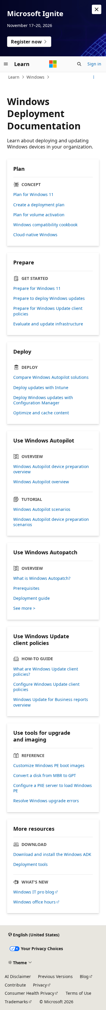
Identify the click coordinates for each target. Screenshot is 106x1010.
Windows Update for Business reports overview (50, 702)
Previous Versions (55, 976)
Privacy (40, 985)
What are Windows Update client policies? (45, 671)
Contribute (15, 985)
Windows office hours (34, 902)
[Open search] (79, 64)
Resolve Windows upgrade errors (46, 800)
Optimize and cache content (41, 413)
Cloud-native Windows (35, 234)
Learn (13, 77)
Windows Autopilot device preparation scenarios (51, 522)
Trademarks (16, 1001)
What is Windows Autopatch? (41, 578)
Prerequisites (26, 588)
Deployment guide (31, 598)
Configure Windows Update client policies (46, 687)
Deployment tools (30, 864)
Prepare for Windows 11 (37, 288)
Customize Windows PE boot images (49, 765)
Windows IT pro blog (33, 892)
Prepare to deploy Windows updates (49, 298)
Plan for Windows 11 (33, 194)
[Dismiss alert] (96, 9)
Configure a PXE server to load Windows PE (52, 788)
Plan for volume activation (38, 214)
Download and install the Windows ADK (52, 854)
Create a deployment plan (38, 204)
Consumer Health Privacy (29, 993)
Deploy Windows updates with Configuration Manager (43, 400)
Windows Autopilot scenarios (41, 509)
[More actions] (94, 77)
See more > (24, 608)
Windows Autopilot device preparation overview (51, 469)
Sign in (94, 64)
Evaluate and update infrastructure (48, 324)
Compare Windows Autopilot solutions (51, 377)
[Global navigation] (6, 64)
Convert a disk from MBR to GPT (44, 775)
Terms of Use (78, 993)
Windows (35, 77)
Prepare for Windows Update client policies (47, 311)
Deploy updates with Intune (40, 387)
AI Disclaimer (18, 976)
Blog (84, 976)
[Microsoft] (53, 64)
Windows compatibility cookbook (45, 224)
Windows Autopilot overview (41, 481)
